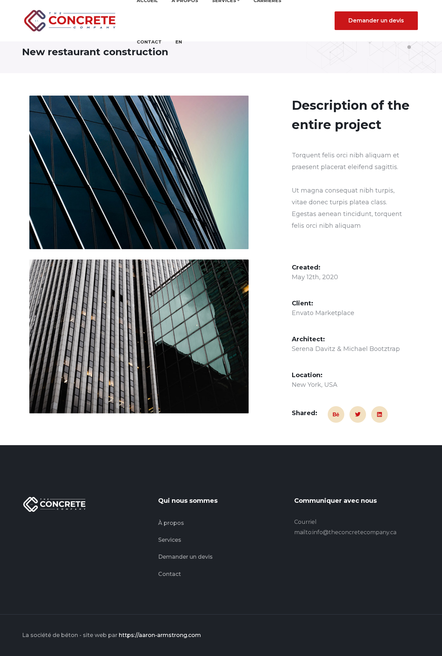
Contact (169, 574)
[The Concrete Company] (71, 20)
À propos (171, 523)
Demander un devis (376, 20)
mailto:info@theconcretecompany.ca (345, 532)
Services (169, 540)
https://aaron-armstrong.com (160, 635)
